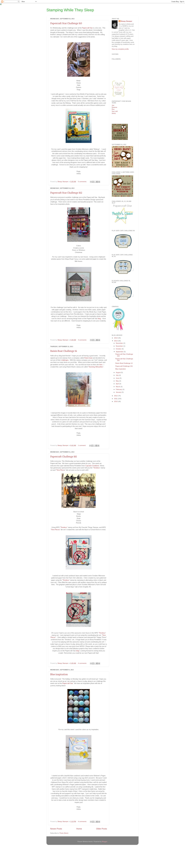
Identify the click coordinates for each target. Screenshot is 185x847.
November (119, 346)
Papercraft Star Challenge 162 (66, 192)
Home (79, 829)
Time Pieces (55, 529)
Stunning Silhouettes (96, 367)
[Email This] (91, 182)
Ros (113, 109)
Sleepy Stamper (126, 21)
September (120, 351)
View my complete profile (120, 49)
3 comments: (82, 340)
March (118, 386)
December (119, 343)
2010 (116, 401)
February (119, 389)
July (117, 375)
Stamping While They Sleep (70, 10)
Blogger (104, 841)
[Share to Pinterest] (99, 182)
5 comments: (82, 181)
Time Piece (60, 470)
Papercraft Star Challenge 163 (66, 23)
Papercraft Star (87, 28)
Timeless (96, 468)
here (100, 364)
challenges (65, 360)
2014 (116, 338)
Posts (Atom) (64, 833)
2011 (116, 398)
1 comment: (82, 445)
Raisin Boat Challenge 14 (63, 351)
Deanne (114, 107)
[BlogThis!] (93, 182)
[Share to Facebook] (97, 182)
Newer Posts (56, 829)
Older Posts (101, 829)
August (118, 372)
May (117, 381)
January (119, 392)
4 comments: (82, 663)
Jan (113, 105)
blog (99, 318)
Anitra (114, 113)
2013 (116, 341)
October (119, 349)
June (118, 378)
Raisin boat (88, 358)
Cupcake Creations (92, 466)
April (117, 384)
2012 (116, 396)
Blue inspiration (59, 674)
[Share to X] (95, 182)
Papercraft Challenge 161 (63, 456)
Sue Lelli (115, 111)
